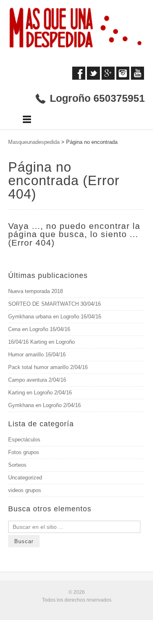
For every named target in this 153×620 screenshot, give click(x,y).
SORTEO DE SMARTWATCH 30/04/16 (54, 304)
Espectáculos (24, 439)
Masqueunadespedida (34, 142)
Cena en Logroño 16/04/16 (39, 329)
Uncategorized (25, 478)
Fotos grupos (23, 452)
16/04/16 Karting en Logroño (41, 342)
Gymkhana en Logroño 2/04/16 (44, 405)
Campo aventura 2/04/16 (37, 380)
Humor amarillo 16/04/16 (37, 354)
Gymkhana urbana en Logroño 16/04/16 (54, 316)
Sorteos (17, 465)
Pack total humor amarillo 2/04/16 (48, 367)
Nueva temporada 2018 (35, 291)
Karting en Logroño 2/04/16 (40, 392)
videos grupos (24, 490)
